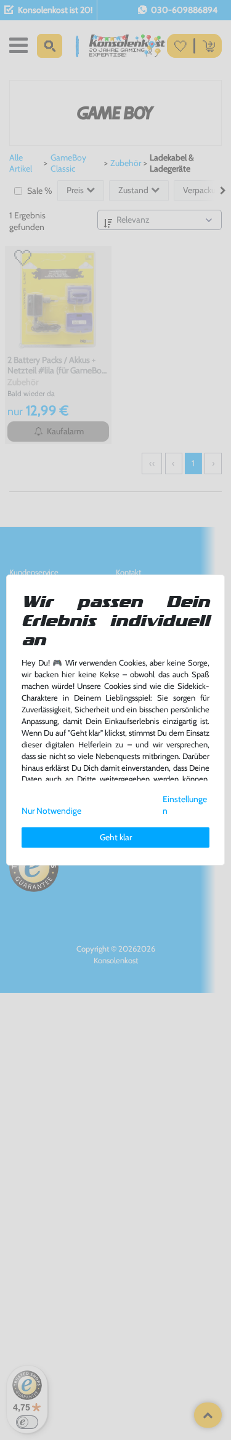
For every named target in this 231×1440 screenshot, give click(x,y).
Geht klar (116, 837)
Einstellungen (185, 805)
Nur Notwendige (51, 810)
